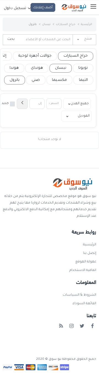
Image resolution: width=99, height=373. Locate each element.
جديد (5, 103)
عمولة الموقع (85, 262)
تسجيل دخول (15, 8)
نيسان (46, 24)
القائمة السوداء (84, 304)
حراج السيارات (65, 24)
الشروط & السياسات (79, 295)
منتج (88, 39)
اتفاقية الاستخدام (82, 270)
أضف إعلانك (43, 8)
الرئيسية (86, 24)
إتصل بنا (89, 253)
